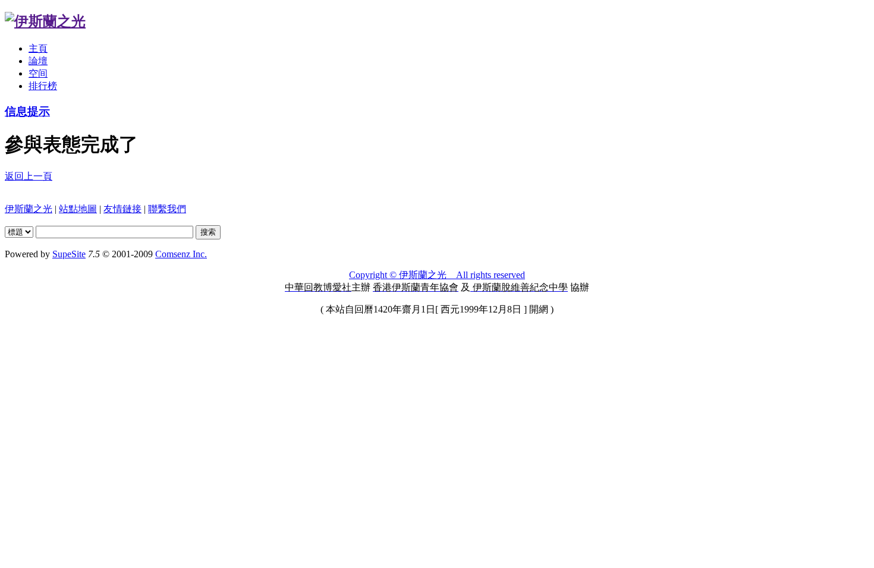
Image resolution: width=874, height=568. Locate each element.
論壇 (38, 61)
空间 (38, 73)
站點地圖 (78, 209)
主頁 (38, 48)
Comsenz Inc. (181, 254)
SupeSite (69, 254)
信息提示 (27, 111)
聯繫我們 (167, 209)
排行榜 (43, 86)
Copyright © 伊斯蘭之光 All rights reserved (437, 275)
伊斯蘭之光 (28, 209)
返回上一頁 (28, 176)
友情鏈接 (122, 209)
